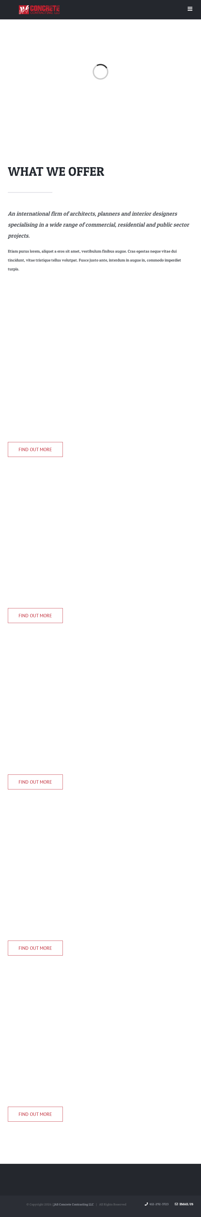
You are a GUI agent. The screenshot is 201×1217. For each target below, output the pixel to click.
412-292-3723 (159, 1204)
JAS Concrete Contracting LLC (74, 1204)
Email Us (185, 1204)
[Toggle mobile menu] (190, 9)
